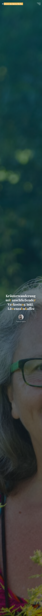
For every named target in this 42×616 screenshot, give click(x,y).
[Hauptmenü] (39, 4)
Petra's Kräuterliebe (12, 4)
